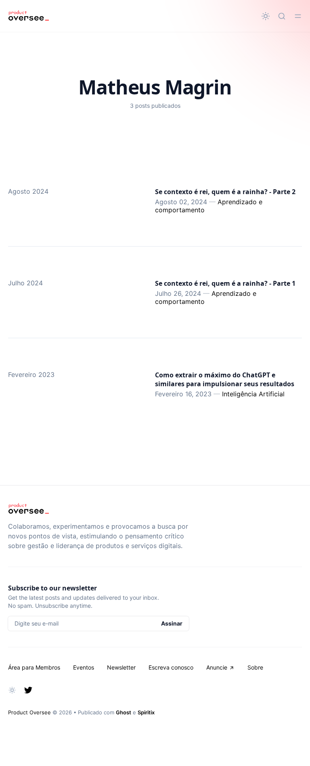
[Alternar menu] (297, 16)
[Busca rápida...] (281, 16)
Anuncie (216, 667)
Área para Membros (34, 667)
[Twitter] (28, 690)
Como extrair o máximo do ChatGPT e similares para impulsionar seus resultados (224, 379)
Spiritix (146, 712)
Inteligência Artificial (253, 394)
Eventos (83, 667)
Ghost (123, 712)
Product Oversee (29, 712)
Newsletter (121, 667)
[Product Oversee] (28, 16)
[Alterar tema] (265, 16)
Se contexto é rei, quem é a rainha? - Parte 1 (225, 283)
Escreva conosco (171, 667)
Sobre (255, 667)
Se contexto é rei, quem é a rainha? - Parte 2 (225, 191)
